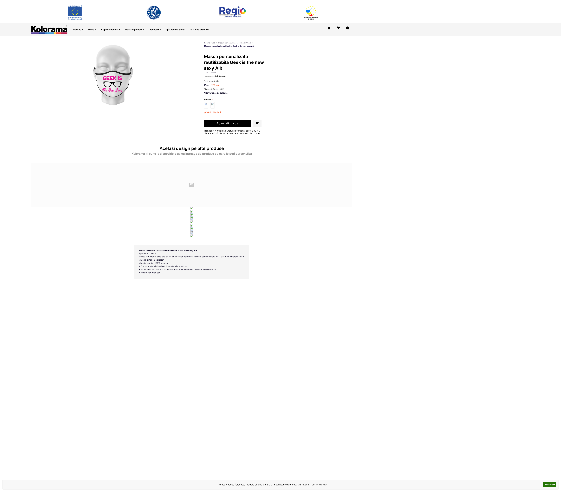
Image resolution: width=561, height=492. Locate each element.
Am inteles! (550, 485)
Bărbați (77, 29)
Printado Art (221, 76)
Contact (346, 2)
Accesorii (154, 29)
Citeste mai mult (319, 484)
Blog (335, 2)
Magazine (308, 2)
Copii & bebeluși (110, 29)
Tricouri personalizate (227, 43)
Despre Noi (322, 2)
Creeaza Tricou (291, 2)
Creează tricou (177, 29)
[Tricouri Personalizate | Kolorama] (49, 29)
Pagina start (209, 43)
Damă (91, 29)
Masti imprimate (134, 29)
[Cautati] (191, 29)
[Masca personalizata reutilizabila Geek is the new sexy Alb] (206, 105)
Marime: (207, 99)
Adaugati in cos (227, 123)
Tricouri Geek (245, 43)
